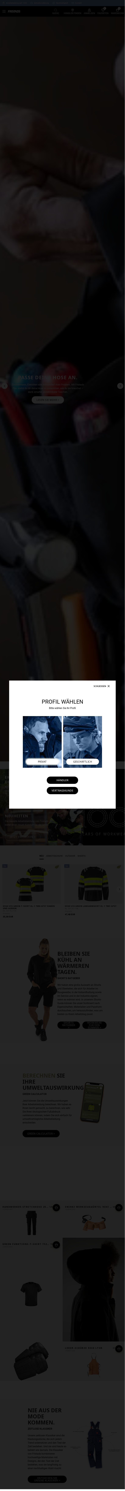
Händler (62, 780)
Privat (42, 761)
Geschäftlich (82, 761)
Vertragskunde (62, 790)
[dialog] (62, 744)
